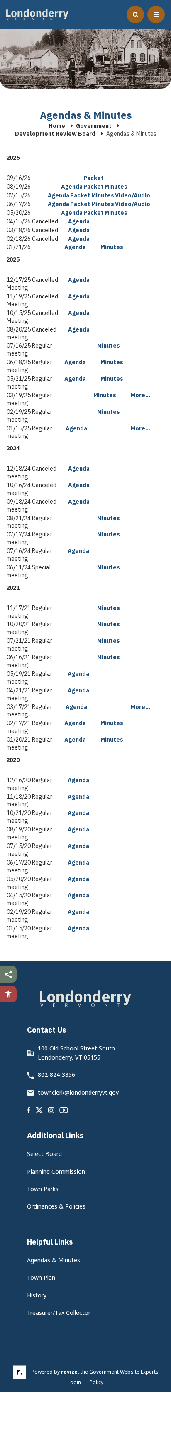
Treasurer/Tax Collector (58, 1313)
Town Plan (41, 1277)
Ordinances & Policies (56, 1206)
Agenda (72, 186)
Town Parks (43, 1189)
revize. (70, 1371)
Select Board (44, 1154)
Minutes (116, 186)
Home (57, 126)
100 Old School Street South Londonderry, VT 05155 (76, 1052)
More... (140, 395)
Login (74, 1382)
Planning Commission (56, 1171)
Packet (93, 178)
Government (94, 126)
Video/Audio (132, 195)
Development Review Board (55, 133)
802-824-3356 (56, 1075)
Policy (96, 1382)
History (36, 1295)
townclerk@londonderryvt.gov (78, 1092)
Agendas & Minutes (53, 1260)
